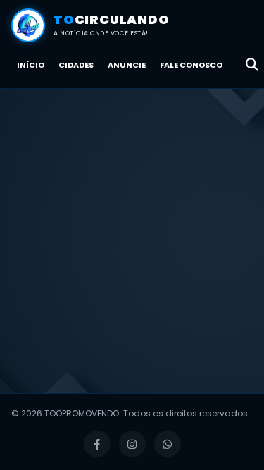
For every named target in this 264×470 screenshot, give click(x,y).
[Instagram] (132, 444)
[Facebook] (97, 444)
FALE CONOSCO (191, 64)
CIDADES (76, 64)
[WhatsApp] (167, 444)
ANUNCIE (127, 64)
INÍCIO (30, 64)
